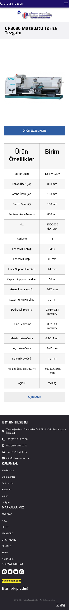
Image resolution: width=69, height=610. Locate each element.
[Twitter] (10, 571)
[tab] (34, 131)
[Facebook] (4, 571)
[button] (66, 4)
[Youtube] (15, 571)
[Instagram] (21, 571)
